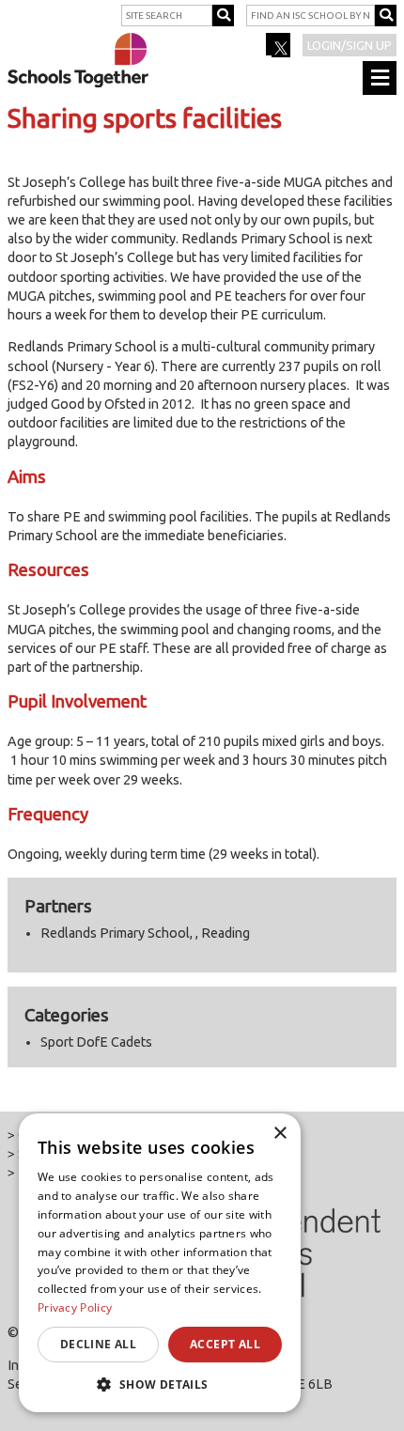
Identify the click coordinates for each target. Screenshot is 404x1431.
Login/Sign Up (349, 45)
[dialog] (160, 1262)
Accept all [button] (225, 1344)
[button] (160, 1384)
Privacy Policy (75, 1307)
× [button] (279, 1134)
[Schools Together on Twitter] (279, 50)
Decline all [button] (98, 1344)
